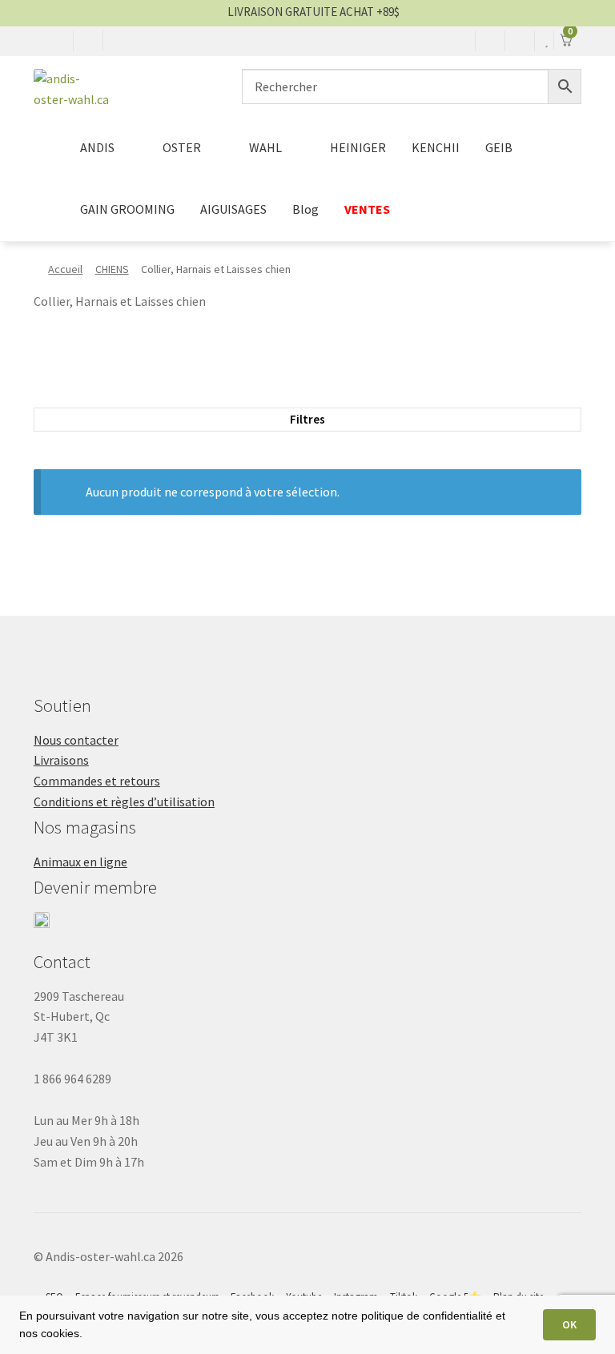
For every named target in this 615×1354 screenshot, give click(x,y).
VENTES (367, 209)
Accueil (65, 269)
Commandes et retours (97, 781)
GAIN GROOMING (127, 209)
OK (569, 1324)
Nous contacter (76, 740)
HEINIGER (358, 147)
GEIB (498, 147)
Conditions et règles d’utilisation (124, 802)
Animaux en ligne (80, 862)
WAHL (265, 147)
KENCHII (436, 147)
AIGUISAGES (233, 209)
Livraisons (61, 760)
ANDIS (97, 147)
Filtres (307, 419)
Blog (305, 209)
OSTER (182, 147)
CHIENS (112, 269)
